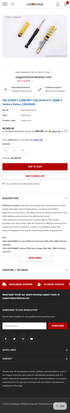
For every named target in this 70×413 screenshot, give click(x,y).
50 (7, 184)
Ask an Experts (24, 81)
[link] (5, 338)
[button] (35, 131)
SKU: (4, 115)
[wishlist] (66, 131)
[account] (58, 4)
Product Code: (9, 120)
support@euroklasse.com (33, 77)
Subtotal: (6, 158)
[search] (13, 4)
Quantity (6, 144)
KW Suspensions (28, 110)
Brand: (5, 110)
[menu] (4, 4)
